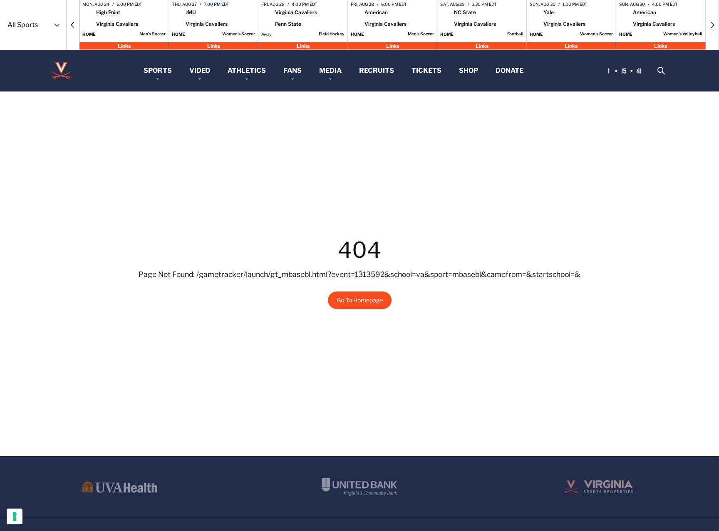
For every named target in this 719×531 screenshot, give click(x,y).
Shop (468, 70)
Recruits (376, 70)
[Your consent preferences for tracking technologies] (14, 516)
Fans (292, 70)
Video (199, 70)
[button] (72, 25)
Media (330, 70)
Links (124, 45)
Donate (509, 70)
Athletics (247, 70)
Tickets (426, 70)
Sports (158, 70)
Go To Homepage (360, 300)
